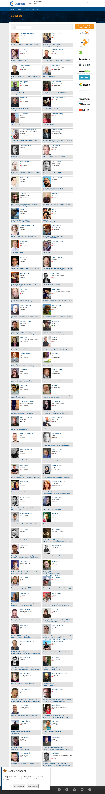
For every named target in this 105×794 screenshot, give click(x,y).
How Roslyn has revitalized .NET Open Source (23, 222)
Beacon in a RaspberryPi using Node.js (53, 334)
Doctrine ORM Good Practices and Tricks (54, 444)
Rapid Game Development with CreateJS (54, 174)
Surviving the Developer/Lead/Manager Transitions (57, 204)
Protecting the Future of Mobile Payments (22, 364)
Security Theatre (15, 733)
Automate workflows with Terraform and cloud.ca (25, 540)
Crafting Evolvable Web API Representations (55, 156)
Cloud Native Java (48, 366)
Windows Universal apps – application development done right (58, 140)
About (38, 9)
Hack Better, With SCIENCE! (50, 238)
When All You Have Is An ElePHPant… (53, 236)
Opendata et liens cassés (18, 190)
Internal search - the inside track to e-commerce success (58, 508)
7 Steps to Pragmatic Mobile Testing (53, 747)
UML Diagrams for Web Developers (53, 172)
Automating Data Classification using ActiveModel (56, 605)
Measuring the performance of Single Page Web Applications (26, 556)
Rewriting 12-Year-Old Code (19, 60)
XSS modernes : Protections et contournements (56, 556)
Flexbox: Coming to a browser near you (22, 350)
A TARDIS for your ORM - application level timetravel (25, 428)
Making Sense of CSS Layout (19, 573)
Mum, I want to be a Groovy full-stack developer (24, 302)
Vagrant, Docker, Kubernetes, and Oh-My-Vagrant (57, 316)
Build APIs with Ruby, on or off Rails (21, 332)
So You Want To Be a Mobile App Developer (55, 413)
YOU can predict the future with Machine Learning (57, 717)
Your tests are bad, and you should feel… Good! (24, 140)
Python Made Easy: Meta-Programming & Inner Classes (58, 380)
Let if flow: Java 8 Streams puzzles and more (55, 94)
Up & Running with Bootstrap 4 (20, 348)
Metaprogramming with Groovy (20, 300)
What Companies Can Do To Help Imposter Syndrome (58, 493)
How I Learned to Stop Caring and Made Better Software (26, 204)
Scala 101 (45, 220)
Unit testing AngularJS (17, 252)
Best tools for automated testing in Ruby (22, 334)
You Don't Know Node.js (50, 76)
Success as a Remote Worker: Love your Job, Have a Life (26, 318)
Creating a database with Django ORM (53, 715)
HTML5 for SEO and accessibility (52, 509)
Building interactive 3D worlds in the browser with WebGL (58, 476)
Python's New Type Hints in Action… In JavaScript (24, 142)
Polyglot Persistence (48, 428)
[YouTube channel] (89, 790)
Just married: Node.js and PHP (19, 78)
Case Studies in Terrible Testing (20, 749)
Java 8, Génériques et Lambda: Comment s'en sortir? (57, 268)
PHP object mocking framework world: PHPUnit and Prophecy (26, 637)
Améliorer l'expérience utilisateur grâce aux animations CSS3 (58, 699)
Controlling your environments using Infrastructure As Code (26, 715)
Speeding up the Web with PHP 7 (52, 573)
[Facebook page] (66, 790)
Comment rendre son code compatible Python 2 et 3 (25, 669)
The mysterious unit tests (18, 492)
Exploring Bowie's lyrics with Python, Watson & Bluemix (58, 60)
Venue (19, 9)
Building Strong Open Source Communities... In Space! (57, 541)
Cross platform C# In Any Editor (20, 220)
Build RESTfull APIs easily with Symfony (21, 636)
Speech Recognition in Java (50, 108)
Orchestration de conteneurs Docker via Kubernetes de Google (58, 652)
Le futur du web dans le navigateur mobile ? (55, 701)
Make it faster (47, 252)
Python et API (15, 188)
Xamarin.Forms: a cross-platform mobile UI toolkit (25, 268)
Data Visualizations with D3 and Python (22, 413)
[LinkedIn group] (59, 790)
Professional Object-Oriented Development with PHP (25, 76)
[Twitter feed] (74, 790)
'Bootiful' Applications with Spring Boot (54, 364)
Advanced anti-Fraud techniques (52, 332)
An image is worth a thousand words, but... (55, 763)
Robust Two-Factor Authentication (52, 731)
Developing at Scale (48, 124)
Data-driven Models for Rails (51, 397)
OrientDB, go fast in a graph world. (52, 46)
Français (92, 2)
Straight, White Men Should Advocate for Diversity (25, 763)
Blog (33, 9)
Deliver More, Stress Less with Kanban (21, 381)
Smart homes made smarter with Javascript (55, 348)
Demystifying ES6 (16, 94)
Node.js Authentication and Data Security (22, 366)
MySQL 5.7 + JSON (16, 509)
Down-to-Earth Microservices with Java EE (23, 604)
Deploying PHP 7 (47, 572)
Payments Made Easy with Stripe (52, 668)
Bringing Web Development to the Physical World (56, 620)
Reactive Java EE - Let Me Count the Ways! (23, 605)
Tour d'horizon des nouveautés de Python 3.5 (23, 668)
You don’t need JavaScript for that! (20, 92)
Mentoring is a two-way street (51, 284)
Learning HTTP (15, 110)
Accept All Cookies (33, 786)
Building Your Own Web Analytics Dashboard (23, 620)
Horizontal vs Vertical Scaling (19, 206)
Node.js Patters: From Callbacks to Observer (55, 78)
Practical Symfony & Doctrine (19, 286)
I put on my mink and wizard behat (20, 731)
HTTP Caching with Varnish (18, 174)
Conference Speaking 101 (50, 685)
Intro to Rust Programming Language (53, 604)
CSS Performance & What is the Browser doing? (56, 621)
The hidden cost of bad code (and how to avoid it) (25, 699)
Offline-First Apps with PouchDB (20, 108)
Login (87, 2)
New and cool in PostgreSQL (19, 429)
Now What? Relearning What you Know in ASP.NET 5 (25, 316)
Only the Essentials (19, 786)
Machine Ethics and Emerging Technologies (55, 540)
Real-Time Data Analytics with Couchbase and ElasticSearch (58, 190)
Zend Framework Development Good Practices (56, 445)
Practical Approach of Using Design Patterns (23, 284)
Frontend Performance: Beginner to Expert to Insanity (26, 557)
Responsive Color (16, 156)
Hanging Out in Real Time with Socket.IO (22, 412)
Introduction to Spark (49, 222)
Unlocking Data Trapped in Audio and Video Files (24, 396)
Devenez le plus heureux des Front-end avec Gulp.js (57, 588)
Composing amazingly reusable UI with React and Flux (26, 44)
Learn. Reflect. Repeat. (49, 492)
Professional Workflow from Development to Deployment (26, 572)
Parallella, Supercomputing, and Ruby (21, 588)
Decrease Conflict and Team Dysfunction (22, 683)
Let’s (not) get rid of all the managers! (21, 380)
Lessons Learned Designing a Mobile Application (56, 460)
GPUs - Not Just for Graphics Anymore (53, 188)
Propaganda (26, 9)
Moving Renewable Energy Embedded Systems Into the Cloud (26, 477)
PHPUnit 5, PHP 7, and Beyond (19, 652)
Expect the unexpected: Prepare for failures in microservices (58, 92)
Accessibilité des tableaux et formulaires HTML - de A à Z (26, 524)
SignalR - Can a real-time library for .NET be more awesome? (58, 142)
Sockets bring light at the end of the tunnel (55, 350)
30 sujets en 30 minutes (17, 124)
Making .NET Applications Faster (52, 637)
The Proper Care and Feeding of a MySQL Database (25, 508)
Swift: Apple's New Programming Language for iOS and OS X (58, 636)
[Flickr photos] (82, 790)
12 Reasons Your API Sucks (18, 397)
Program (12, 9)
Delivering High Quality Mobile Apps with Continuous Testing (58, 749)
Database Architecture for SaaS (51, 669)
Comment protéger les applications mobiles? (23, 460)
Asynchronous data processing (51, 44)
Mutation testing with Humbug (19, 444)
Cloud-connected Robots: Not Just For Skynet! (24, 476)
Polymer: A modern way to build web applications (56, 477)
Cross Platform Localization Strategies (53, 412)
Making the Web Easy (17, 158)
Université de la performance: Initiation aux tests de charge (58, 270)
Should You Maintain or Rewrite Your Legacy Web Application (58, 300)
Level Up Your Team (48, 683)
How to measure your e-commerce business (23, 236)
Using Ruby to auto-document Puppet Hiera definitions (58, 396)
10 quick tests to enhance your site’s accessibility (56, 765)
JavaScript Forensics (16, 747)
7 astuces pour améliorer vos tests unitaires (55, 524)
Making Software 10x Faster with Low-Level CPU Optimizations (58, 639)
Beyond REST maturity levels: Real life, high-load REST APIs (26, 172)
